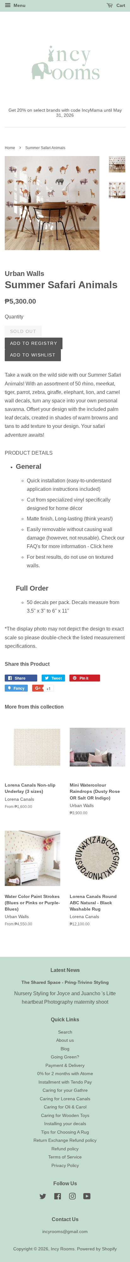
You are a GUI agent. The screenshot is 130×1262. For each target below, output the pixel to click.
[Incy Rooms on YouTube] (87, 1197)
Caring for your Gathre (65, 1090)
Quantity (14, 316)
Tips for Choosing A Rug (65, 1132)
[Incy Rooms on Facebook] (57, 1197)
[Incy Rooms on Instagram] (72, 1197)
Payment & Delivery (65, 1065)
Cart (120, 5)
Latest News (65, 970)
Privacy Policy (65, 1165)
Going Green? (65, 1057)
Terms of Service (65, 1157)
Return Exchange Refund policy (65, 1140)
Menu (19, 5)
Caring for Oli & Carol (65, 1107)
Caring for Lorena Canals (65, 1099)
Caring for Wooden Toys (65, 1115)
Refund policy (65, 1149)
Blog (65, 1048)
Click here (101, 546)
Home (10, 148)
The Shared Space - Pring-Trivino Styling (65, 982)
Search (65, 1032)
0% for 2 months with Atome (65, 1073)
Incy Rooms (62, 1249)
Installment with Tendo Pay (65, 1082)
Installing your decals (65, 1123)
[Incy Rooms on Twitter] (42, 1197)
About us (65, 1040)
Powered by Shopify (97, 1249)
